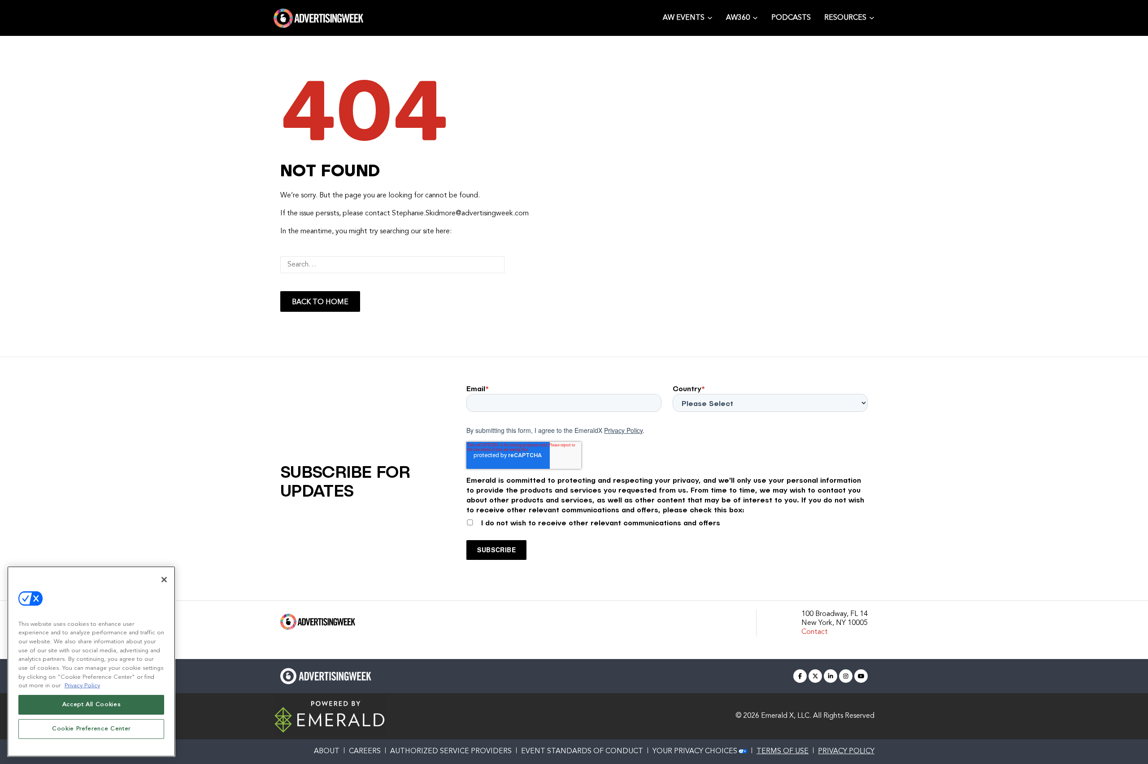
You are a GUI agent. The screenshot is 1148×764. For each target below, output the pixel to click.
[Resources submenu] (871, 17)
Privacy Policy (623, 430)
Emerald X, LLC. (786, 716)
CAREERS (365, 751)
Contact (814, 632)
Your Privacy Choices (694, 751)
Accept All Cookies (91, 704)
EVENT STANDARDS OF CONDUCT (582, 751)
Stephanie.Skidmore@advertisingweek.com (460, 213)
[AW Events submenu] (710, 17)
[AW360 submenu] (755, 17)
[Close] (164, 579)
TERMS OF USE (783, 751)
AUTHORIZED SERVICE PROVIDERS (451, 751)
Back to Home (320, 302)
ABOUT (326, 751)
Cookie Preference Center (91, 729)
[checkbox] (667, 521)
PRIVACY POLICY (846, 751)
